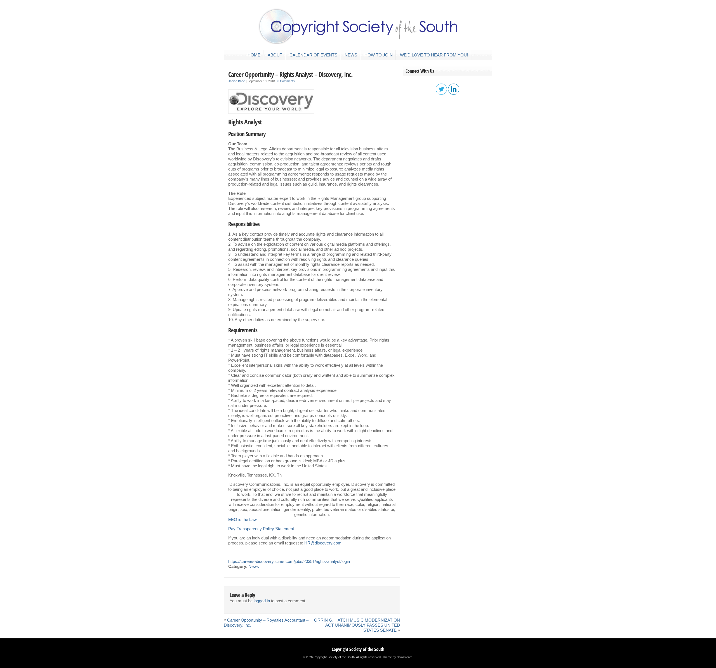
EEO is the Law (242, 519)
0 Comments (286, 81)
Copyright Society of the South (358, 649)
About (275, 55)
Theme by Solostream (397, 657)
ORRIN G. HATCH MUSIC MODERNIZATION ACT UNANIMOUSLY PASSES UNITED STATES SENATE (357, 625)
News (351, 55)
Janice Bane (236, 81)
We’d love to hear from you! (434, 55)
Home (254, 55)
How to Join (378, 55)
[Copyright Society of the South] (358, 43)
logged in (262, 601)
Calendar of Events (313, 55)
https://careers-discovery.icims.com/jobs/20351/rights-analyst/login (289, 561)
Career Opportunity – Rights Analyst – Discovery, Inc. (290, 74)
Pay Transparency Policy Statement (261, 529)
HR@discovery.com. (323, 543)
